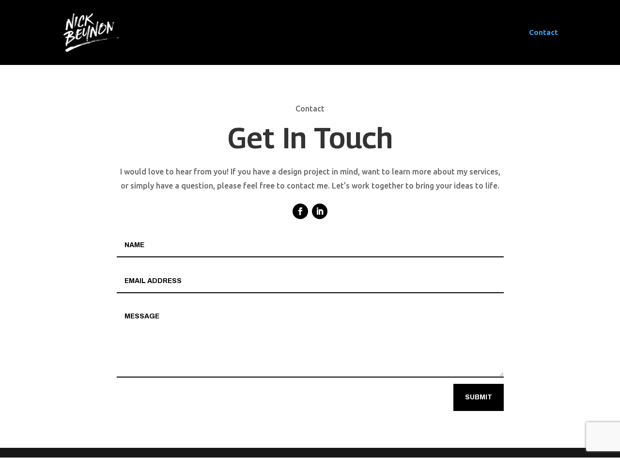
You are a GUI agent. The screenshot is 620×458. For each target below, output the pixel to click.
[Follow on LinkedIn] (319, 211)
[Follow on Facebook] (300, 211)
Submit (478, 397)
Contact (543, 32)
